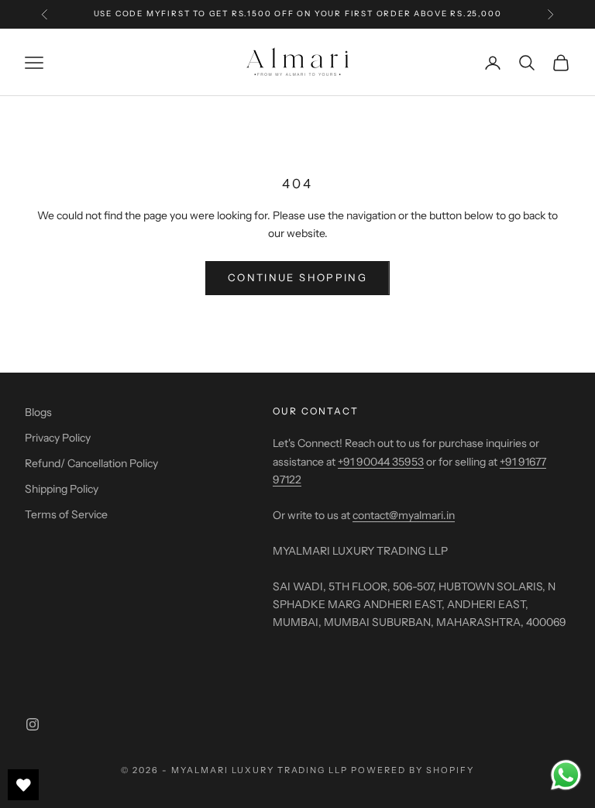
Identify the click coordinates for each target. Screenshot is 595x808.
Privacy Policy (58, 438)
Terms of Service (66, 514)
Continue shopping (297, 277)
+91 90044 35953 (381, 462)
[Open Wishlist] (23, 784)
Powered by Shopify (412, 770)
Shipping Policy (61, 489)
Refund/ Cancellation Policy (91, 463)
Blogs (38, 412)
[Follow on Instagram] (32, 724)
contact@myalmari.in (404, 515)
